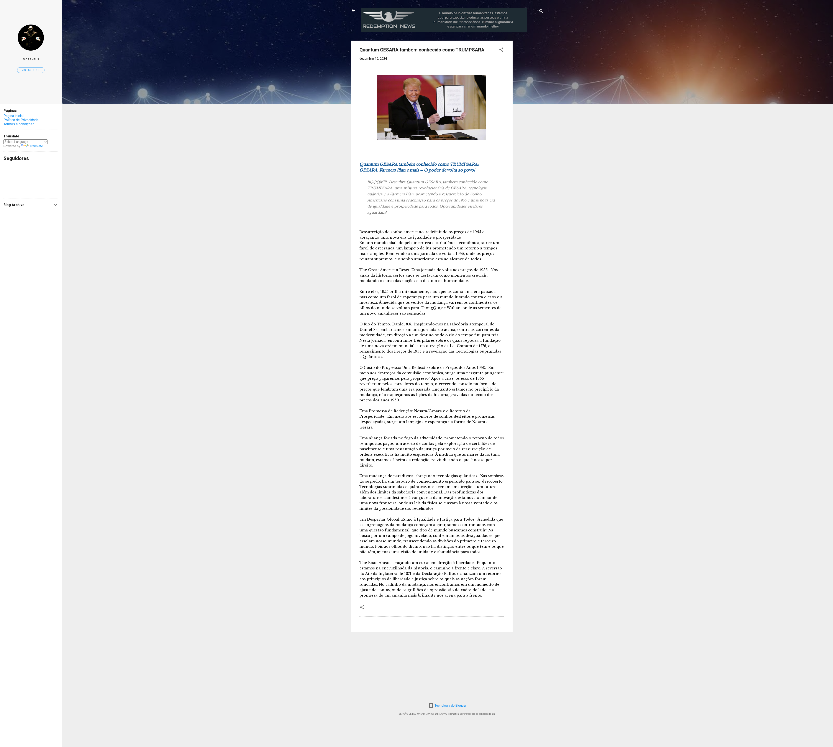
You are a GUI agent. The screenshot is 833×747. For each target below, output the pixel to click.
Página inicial (13, 116)
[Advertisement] (548, 68)
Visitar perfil (31, 70)
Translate (36, 146)
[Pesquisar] (541, 11)
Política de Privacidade (21, 120)
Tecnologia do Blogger (450, 705)
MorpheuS (31, 59)
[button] (501, 50)
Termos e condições (18, 124)
